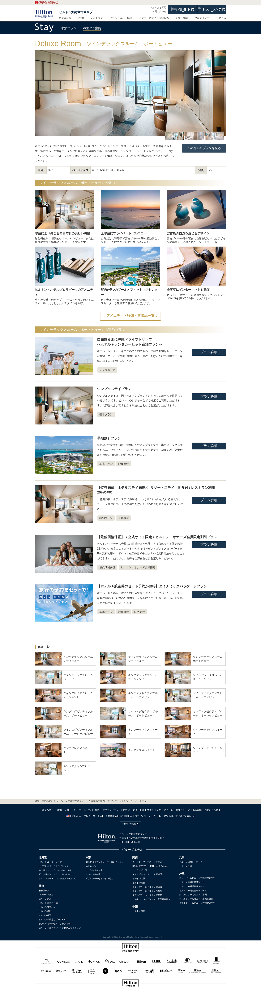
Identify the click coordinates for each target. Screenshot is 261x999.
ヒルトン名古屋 (93, 874)
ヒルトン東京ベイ (47, 907)
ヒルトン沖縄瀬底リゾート (191, 886)
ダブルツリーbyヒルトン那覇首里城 (196, 899)
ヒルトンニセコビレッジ (50, 862)
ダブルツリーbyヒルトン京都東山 (148, 895)
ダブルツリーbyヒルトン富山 (99, 878)
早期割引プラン (109, 438)
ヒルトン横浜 (45, 915)
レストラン (97, 17)
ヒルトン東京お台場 (48, 903)
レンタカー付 (107, 369)
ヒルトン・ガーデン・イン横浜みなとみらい (60, 928)
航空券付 (139, 611)
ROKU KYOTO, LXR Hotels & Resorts (150, 866)
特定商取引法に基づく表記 (177, 816)
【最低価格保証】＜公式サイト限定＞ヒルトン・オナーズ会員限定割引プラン (157, 537)
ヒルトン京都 (138, 883)
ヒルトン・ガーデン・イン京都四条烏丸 (151, 899)
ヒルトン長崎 (185, 866)
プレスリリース (92, 816)
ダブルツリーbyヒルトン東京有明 (55, 924)
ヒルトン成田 (45, 911)
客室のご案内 (92, 28)
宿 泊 (81, 17)
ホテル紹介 (65, 17)
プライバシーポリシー (146, 816)
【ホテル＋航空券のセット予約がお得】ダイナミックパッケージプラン (152, 586)
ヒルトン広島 (138, 911)
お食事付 (123, 463)
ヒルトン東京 (45, 899)
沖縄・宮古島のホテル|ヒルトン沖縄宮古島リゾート (61, 801)
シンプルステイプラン (114, 389)
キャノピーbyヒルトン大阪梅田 (147, 874)
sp (130, 995)
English (74, 816)
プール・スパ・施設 (121, 17)
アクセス (221, 17)
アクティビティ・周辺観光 (154, 17)
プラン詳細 (208, 352)
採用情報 (125, 816)
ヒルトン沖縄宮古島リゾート (79, 12)
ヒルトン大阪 (138, 878)
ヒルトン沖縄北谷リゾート (191, 882)
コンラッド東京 (46, 894)
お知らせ (180, 810)
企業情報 (110, 816)
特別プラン (106, 518)
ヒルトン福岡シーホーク (190, 862)
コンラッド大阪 (139, 870)
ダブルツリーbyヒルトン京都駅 (147, 891)
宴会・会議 (181, 17)
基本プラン (106, 414)
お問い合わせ (159, 11)
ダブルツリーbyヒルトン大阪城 (147, 887)
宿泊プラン (68, 28)
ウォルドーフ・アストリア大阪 (147, 862)
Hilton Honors (129, 823)
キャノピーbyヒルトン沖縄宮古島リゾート (199, 878)
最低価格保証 (107, 567)
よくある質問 (159, 7)
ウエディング (202, 17)
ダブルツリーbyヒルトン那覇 (193, 894)
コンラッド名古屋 (94, 870)
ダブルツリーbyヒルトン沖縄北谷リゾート (199, 903)
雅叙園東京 (44, 890)
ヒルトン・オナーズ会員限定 (138, 567)
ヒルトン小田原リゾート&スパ (53, 919)
